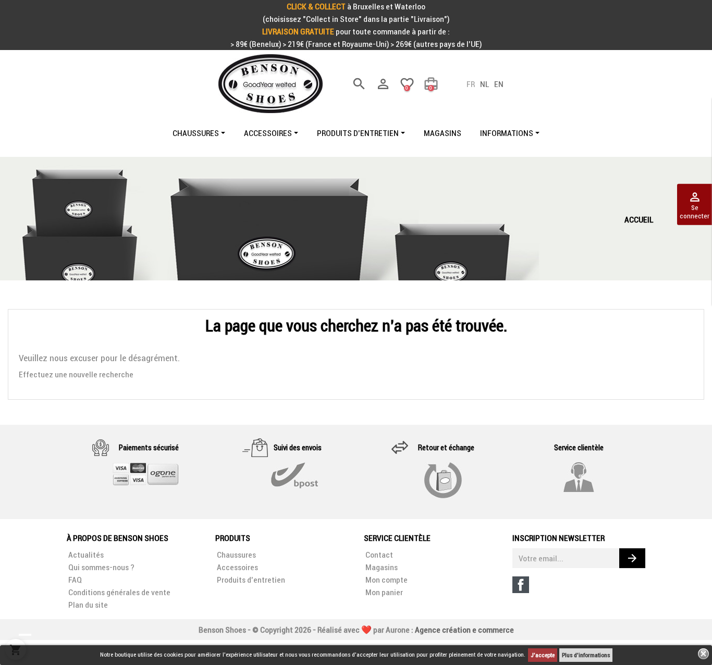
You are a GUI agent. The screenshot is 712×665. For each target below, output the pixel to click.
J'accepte (543, 655)
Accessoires (236, 567)
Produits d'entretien (250, 579)
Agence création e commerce (464, 629)
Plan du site (87, 604)
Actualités (85, 554)
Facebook (520, 584)
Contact (378, 554)
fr (471, 84)
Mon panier (383, 592)
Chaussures (235, 554)
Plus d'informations (586, 655)
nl (484, 84)
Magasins (381, 567)
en (499, 84)
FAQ (74, 579)
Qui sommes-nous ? (100, 567)
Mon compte (386, 579)
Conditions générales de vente (118, 592)
